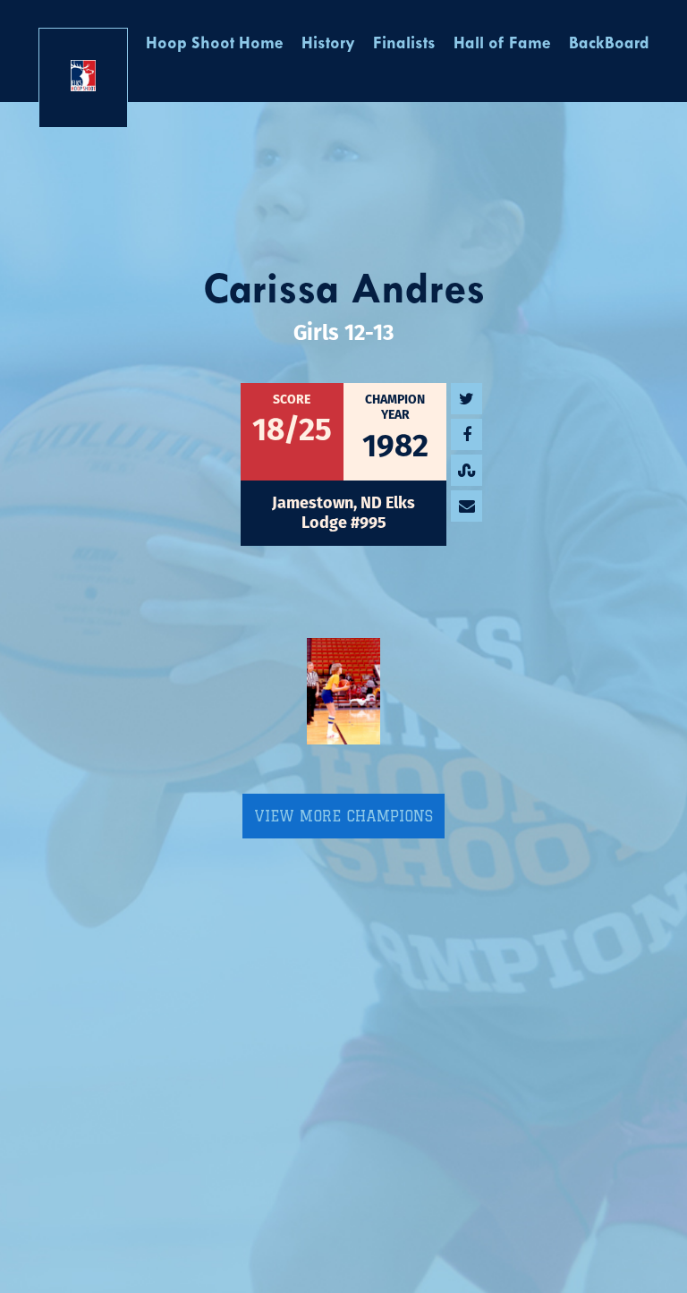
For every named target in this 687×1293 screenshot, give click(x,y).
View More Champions (343, 816)
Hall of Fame (502, 44)
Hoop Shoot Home (215, 44)
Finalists (404, 44)
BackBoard (609, 44)
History (328, 44)
